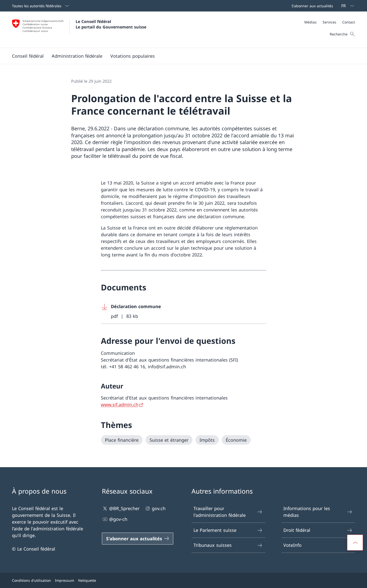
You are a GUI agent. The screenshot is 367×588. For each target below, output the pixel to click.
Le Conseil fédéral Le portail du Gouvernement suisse (111, 24)
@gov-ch (118, 519)
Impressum (64, 580)
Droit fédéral (296, 530)
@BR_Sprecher (124, 508)
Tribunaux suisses (212, 545)
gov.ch (159, 508)
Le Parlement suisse (214, 530)
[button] (28, 56)
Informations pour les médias (306, 511)
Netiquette (87, 580)
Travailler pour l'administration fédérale (219, 511)
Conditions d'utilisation (31, 580)
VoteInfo (292, 545)
